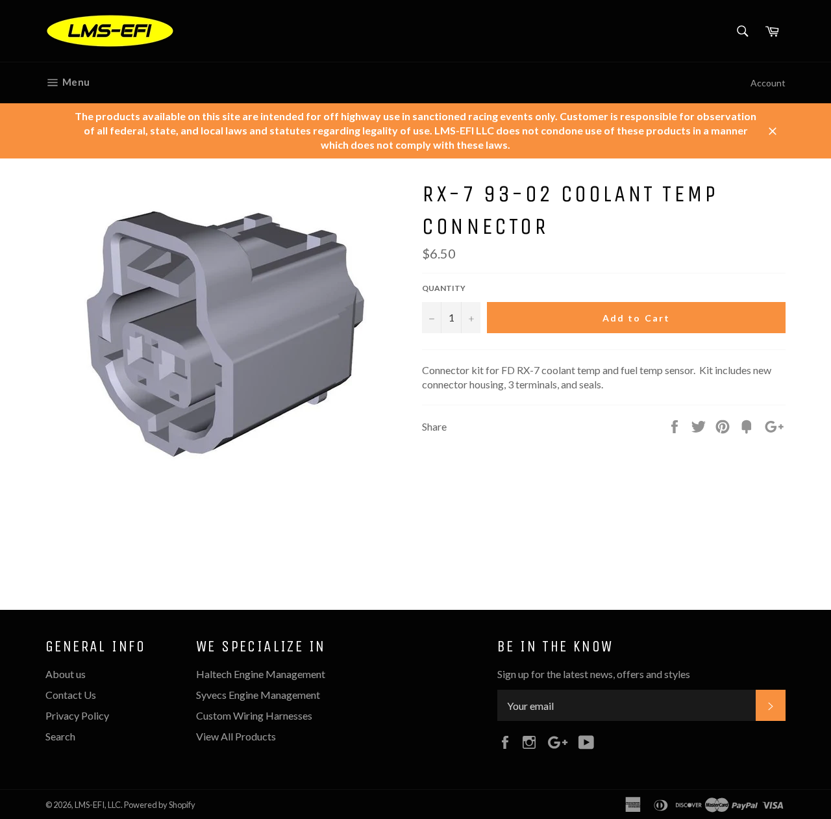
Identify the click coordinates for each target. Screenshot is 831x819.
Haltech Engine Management (260, 674)
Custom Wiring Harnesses (254, 715)
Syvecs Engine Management (258, 694)
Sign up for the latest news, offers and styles (593, 674)
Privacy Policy (77, 715)
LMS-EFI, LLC (98, 805)
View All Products (236, 736)
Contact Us (70, 694)
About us (65, 674)
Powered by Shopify (159, 805)
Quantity (443, 288)
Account (768, 82)
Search (60, 736)
